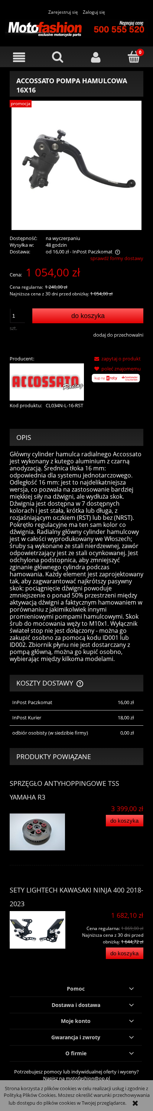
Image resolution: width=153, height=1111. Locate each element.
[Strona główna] (76, 27)
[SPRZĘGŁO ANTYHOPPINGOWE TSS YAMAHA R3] (43, 832)
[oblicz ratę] (116, 381)
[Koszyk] (134, 57)
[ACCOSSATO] (47, 381)
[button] (19, 57)
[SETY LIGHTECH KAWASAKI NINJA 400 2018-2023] (43, 930)
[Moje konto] (95, 57)
